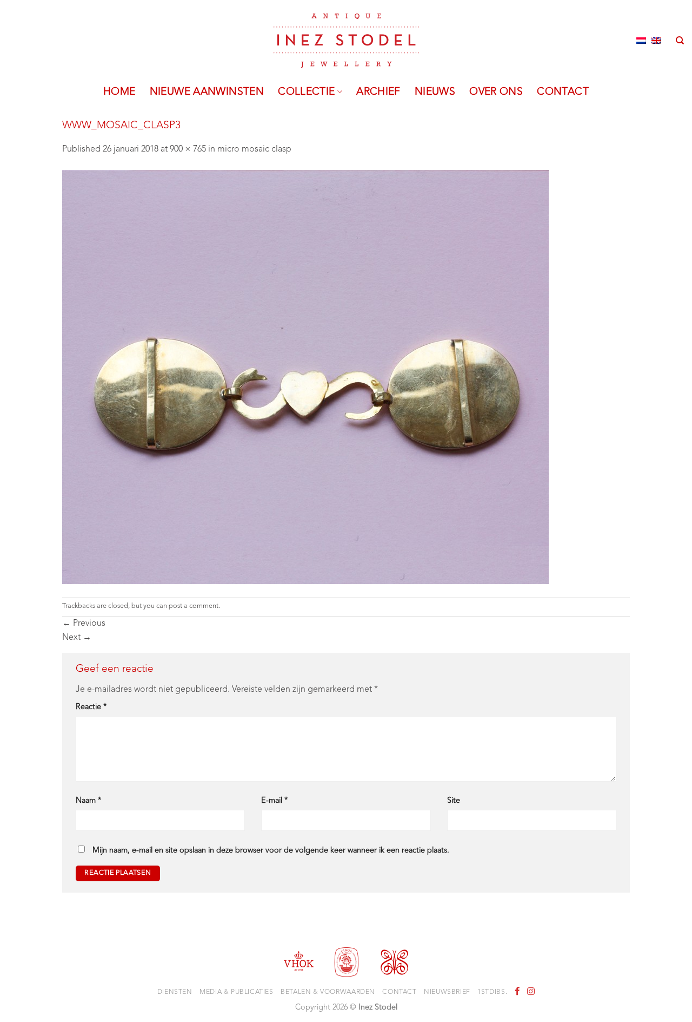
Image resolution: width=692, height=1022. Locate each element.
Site (453, 801)
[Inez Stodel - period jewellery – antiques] (346, 41)
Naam (88, 801)
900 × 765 (188, 149)
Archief (378, 92)
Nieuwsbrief (447, 992)
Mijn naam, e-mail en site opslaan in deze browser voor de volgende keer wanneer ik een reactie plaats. (270, 851)
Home (119, 92)
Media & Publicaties (236, 992)
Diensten (174, 992)
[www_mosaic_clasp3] (305, 376)
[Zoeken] (680, 40)
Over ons (496, 92)
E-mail (274, 801)
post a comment (193, 606)
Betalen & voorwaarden (328, 992)
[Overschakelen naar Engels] (656, 40)
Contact (563, 92)
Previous (83, 623)
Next (76, 637)
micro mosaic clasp (254, 149)
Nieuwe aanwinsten (207, 92)
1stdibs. (492, 992)
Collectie (306, 92)
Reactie (91, 707)
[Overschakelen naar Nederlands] (641, 40)
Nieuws (435, 92)
